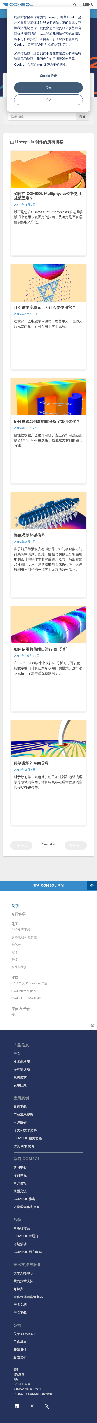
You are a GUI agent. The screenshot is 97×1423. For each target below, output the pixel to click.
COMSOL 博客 (24, 1198)
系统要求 (20, 1077)
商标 (16, 1379)
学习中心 (20, 1167)
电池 (14, 952)
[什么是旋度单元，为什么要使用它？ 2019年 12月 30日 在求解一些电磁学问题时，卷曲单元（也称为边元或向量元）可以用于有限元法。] (48, 372)
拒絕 (48, 99)
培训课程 (20, 1175)
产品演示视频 (23, 1114)
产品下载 (20, 1312)
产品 (17, 1053)
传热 (14, 1014)
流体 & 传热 (20, 1008)
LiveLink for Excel (23, 991)
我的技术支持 (23, 1281)
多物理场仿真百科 (27, 1206)
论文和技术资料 (25, 1130)
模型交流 (20, 1191)
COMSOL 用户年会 (28, 1251)
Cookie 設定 (48, 75)
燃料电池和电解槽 (24, 937)
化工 (14, 923)
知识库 (18, 1288)
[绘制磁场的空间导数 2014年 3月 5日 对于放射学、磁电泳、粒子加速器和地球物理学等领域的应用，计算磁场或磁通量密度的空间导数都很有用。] (48, 827)
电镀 (14, 959)
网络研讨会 (22, 1228)
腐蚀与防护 (19, 967)
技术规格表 (22, 1061)
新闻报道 (20, 1349)
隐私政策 (19, 1374)
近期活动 (20, 1243)
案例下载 (20, 1106)
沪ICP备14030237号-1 (27, 1388)
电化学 (16, 944)
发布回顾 (20, 1085)
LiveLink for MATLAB (26, 998)
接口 (14, 977)
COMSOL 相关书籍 (28, 1138)
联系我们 (20, 1357)
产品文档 (20, 1304)
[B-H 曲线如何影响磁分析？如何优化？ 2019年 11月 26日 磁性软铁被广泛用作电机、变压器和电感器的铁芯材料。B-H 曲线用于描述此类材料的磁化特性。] (48, 486)
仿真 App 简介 (24, 1146)
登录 (16, 1369)
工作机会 (20, 1341)
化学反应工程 (20, 930)
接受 (48, 87)
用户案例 (20, 1122)
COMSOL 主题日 (26, 1236)
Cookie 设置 (22, 1384)
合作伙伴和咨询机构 (28, 1296)
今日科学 (18, 913)
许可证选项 (22, 1069)
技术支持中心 (23, 1273)
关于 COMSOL (24, 1333)
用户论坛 (20, 1183)
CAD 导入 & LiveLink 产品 (29, 983)
